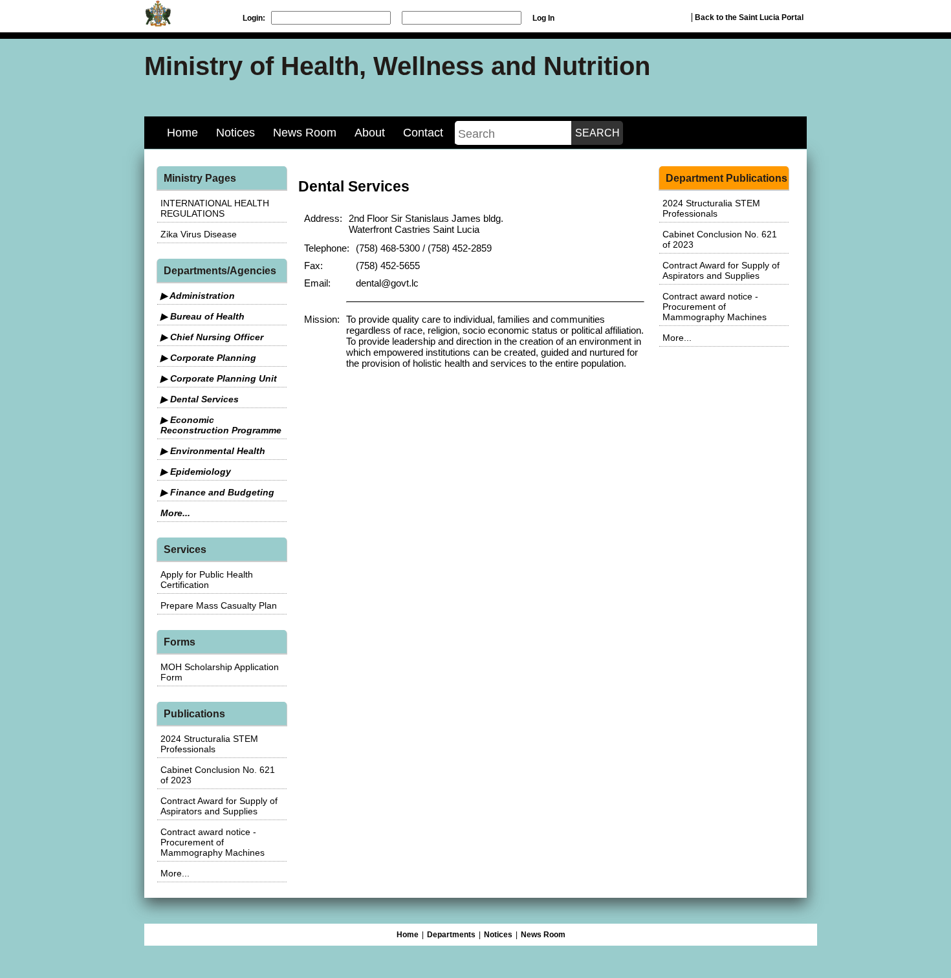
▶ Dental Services (199, 399)
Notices (235, 132)
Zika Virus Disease (198, 234)
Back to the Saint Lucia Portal (749, 17)
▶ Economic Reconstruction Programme (220, 425)
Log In (543, 18)
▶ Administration (197, 295)
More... (175, 513)
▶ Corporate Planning (208, 358)
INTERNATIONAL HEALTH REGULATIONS (214, 208)
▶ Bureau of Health (202, 316)
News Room (304, 132)
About (370, 132)
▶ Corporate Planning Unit (218, 378)
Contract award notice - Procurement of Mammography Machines (212, 842)
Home (182, 132)
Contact (423, 132)
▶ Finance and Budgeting (217, 492)
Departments (451, 934)
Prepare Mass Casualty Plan (218, 605)
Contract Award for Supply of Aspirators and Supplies (219, 806)
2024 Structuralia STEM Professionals (209, 744)
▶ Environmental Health (212, 451)
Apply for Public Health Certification (206, 579)
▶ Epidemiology (195, 471)
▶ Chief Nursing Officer (211, 337)
